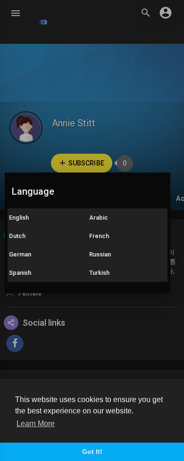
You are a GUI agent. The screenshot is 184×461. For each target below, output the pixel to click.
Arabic (98, 217)
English (19, 217)
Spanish (20, 272)
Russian (100, 254)
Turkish (99, 272)
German (20, 254)
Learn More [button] (36, 424)
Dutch (17, 235)
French (99, 235)
